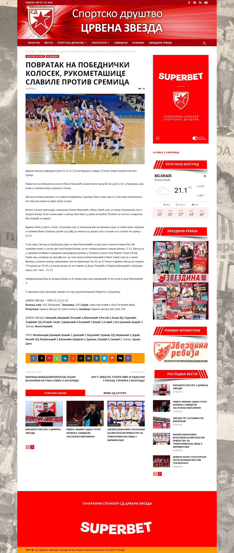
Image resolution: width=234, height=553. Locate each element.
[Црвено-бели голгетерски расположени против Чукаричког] (161, 461)
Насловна (30, 51)
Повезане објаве (55, 393)
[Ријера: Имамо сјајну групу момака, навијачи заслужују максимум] (85, 413)
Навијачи (120, 42)
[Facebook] (189, 2)
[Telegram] (104, 358)
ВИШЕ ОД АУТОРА (115, 393)
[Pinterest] (49, 358)
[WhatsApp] (57, 358)
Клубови (138, 42)
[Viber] (128, 358)
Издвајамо (52, 56)
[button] (204, 43)
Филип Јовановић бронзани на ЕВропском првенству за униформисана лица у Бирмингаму (189, 440)
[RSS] (200, 2)
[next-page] (32, 447)
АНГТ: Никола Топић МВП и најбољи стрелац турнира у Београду (118, 378)
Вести (49, 42)
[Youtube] (205, 2)
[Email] (80, 358)
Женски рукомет (47, 51)
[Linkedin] (65, 358)
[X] (41, 358)
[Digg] (120, 358)
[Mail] (194, 2)
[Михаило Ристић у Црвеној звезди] (44, 413)
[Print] (88, 358)
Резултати (99, 42)
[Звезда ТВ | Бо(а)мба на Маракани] (161, 422)
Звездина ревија (160, 42)
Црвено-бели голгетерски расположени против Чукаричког (189, 460)
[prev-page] (28, 447)
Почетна (34, 42)
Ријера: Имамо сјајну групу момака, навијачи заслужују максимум (83, 433)
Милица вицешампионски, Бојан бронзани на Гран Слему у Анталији (52, 378)
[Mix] (112, 358)
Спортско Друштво (70, 42)
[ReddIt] (73, 358)
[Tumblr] (96, 358)
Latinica (158, 152)
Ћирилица (172, 152)
